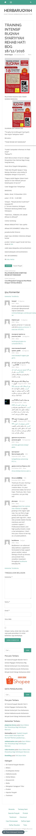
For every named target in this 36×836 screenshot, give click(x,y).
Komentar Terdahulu (12, 296)
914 (30, 54)
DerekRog (8, 755)
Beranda (11, 809)
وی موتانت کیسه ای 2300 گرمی (20, 400)
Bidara (8, 768)
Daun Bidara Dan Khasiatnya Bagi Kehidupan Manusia (17, 727)
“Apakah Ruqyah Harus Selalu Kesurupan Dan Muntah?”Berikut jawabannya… (16, 735)
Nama (7, 602)
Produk (8, 789)
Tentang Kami (23, 809)
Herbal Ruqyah (9, 54)
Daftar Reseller (14, 825)
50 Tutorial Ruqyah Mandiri (15, 765)
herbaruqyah (18, 10)
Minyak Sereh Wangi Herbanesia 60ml (17, 672)
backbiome (15, 540)
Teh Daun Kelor (21, 755)
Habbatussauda (11, 774)
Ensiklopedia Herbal (12, 771)
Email (7, 611)
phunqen (15, 501)
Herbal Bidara (10, 777)
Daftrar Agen (25, 821)
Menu (10, 2)
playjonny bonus (10, 725)
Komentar (8, 577)
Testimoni (9, 795)
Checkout (23, 817)
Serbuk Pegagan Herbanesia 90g (15, 663)
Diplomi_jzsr (16, 320)
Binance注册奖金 (17, 478)
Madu (8, 783)
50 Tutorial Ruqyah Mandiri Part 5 (16, 660)
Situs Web (8, 619)
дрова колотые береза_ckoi (21, 466)
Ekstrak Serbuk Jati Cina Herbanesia (17, 666)
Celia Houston (9, 749)
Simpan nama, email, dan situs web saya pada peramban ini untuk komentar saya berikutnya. (16, 633)
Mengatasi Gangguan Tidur (15, 786)
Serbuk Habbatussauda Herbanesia (16, 669)
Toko (25, 825)
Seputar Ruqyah (17, 266)
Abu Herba (10, 259)
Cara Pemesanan (12, 821)
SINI (11, 244)
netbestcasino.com (11, 741)
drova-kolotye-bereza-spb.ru (21, 471)
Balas (17, 303)
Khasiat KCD (10, 780)
